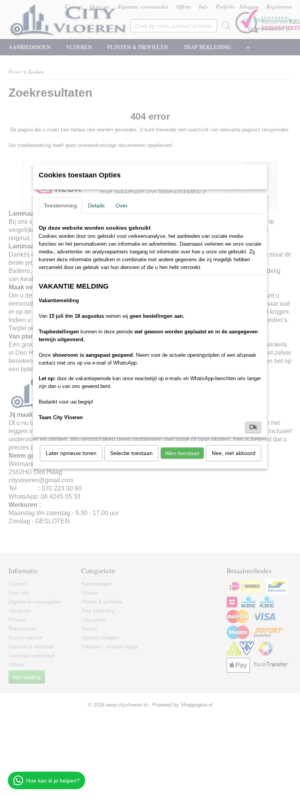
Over (122, 205)
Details (96, 205)
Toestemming (60, 205)
